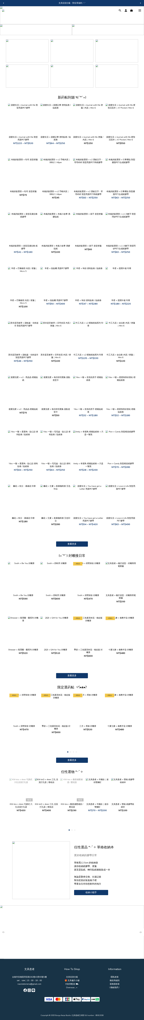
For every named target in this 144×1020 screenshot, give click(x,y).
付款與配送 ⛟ (71, 984)
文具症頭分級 (72, 977)
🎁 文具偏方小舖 (72, 980)
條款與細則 (115, 980)
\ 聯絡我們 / (114, 987)
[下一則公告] (140, 3)
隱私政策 (115, 977)
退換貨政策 (115, 984)
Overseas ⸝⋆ (71, 987)
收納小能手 (91, 892)
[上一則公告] (3, 3)
